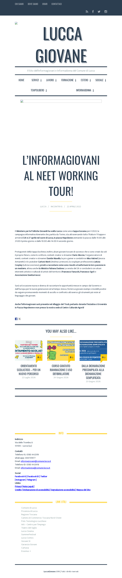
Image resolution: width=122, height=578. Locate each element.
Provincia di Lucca (29, 511)
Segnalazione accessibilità (63, 490)
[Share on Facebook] (16, 319)
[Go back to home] (61, 41)
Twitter (43, 476)
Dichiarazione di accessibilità (36, 490)
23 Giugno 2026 (93, 381)
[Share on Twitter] (19, 319)
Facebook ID (33, 476)
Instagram (20, 480)
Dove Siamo (33, 4)
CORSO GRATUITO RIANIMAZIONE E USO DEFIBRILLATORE (61, 370)
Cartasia (25, 548)
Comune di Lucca (29, 508)
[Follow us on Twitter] (99, 12)
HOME (21, 80)
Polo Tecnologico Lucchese (33, 521)
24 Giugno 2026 (61, 377)
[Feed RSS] (87, 12)
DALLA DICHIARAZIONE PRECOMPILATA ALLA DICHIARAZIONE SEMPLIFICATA (93, 372)
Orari (44, 4)
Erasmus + (26, 551)
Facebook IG (20, 476)
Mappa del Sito (83, 490)
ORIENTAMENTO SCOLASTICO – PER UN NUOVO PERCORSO (29, 370)
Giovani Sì (25, 541)
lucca (43, 206)
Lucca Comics (27, 538)
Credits (18, 490)
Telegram (31, 480)
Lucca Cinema (27, 531)
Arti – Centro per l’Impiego (33, 524)
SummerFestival (28, 534)
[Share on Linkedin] (23, 319)
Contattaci (56, 4)
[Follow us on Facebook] (92, 12)
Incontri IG (56, 206)
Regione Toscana (29, 514)
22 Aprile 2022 (74, 206)
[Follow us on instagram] (105, 12)
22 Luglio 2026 (29, 377)
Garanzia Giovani (29, 544)
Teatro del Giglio (29, 528)
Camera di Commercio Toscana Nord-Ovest (41, 518)
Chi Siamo (19, 4)
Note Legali (28, 486)
